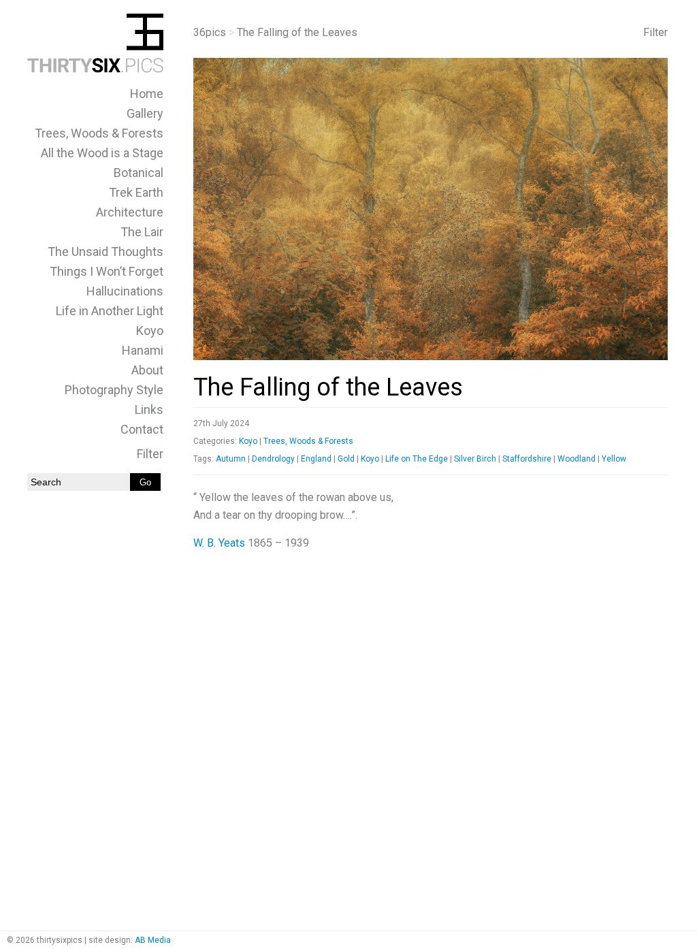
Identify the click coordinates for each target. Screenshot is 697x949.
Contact (141, 429)
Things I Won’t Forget (106, 271)
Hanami (142, 350)
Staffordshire (526, 459)
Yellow (614, 459)
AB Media (153, 940)
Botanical (138, 172)
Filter (150, 454)
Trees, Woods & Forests (99, 133)
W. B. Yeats (219, 542)
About (147, 370)
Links (149, 409)
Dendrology (273, 459)
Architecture (129, 212)
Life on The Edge (416, 459)
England (316, 459)
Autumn (231, 459)
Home (146, 93)
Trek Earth (136, 192)
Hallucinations (124, 291)
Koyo (149, 330)
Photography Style (114, 390)
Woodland (576, 459)
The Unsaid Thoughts (105, 251)
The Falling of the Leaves (328, 387)
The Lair (141, 232)
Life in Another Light (109, 311)
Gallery (145, 113)
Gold (346, 459)
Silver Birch (475, 459)
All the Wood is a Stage (102, 153)
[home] (95, 69)
